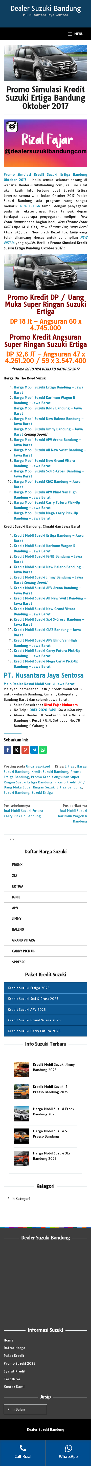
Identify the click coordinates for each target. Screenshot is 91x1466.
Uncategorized (38, 766)
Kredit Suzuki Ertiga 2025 (29, 988)
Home (8, 1340)
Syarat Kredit (15, 1371)
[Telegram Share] (34, 750)
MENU (78, 34)
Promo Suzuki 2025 (19, 1363)
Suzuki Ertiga (42, 792)
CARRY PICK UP (23, 951)
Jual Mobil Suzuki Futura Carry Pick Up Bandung (23, 811)
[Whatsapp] (43, 750)
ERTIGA (17, 886)
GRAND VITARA (23, 940)
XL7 (14, 875)
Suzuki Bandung (16, 792)
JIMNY (16, 919)
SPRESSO (19, 962)
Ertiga (70, 766)
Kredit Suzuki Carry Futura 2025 (34, 1031)
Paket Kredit (14, 1356)
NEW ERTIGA (30, 206)
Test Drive (12, 1379)
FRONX (17, 865)
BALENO (18, 929)
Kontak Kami (14, 1387)
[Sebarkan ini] (7, 750)
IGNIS (16, 897)
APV (15, 908)
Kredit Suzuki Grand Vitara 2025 (34, 1020)
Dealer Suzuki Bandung (45, 8)
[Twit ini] (16, 750)
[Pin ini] (25, 750)
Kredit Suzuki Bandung (50, 772)
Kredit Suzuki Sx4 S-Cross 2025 (33, 999)
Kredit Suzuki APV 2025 (27, 1009)
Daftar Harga (14, 1348)
